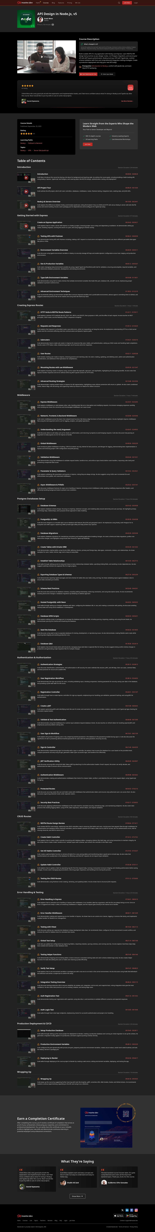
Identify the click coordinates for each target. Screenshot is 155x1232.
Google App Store (132, 1215)
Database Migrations (49, 533)
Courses (46, 3)
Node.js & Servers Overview (48, 201)
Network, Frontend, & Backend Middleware (59, 416)
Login (136, 3)
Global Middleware (48, 443)
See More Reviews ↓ (127, 101)
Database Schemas (48, 505)
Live (31, 1220)
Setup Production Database (52, 1030)
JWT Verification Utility (50, 761)
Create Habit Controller (50, 837)
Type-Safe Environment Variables (54, 277)
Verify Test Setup (48, 968)
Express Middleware (49, 402)
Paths (38, 3)
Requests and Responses (51, 326)
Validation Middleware (50, 457)
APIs (29, 150)
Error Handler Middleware (51, 913)
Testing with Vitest (48, 927)
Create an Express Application (49, 222)
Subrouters (45, 340)
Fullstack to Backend (35, 143)
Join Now (127, 3)
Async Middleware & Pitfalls (52, 485)
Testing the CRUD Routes (51, 878)
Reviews (50, 1220)
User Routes (46, 353)
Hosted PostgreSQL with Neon (53, 602)
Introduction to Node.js (100, 66)
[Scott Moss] (40, 19)
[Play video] (46, 56)
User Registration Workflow (52, 678)
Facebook (131, 1210)
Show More (76, 1196)
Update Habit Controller (51, 865)
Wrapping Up (46, 1079)
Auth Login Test (47, 1010)
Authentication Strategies (51, 664)
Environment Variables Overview (54, 250)
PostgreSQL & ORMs (49, 519)
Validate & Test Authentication (53, 719)
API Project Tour (44, 188)
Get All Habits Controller (51, 851)
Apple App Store (118, 1215)
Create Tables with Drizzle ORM (54, 547)
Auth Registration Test (50, 996)
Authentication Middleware (52, 775)
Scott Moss (48, 18)
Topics (36, 1220)
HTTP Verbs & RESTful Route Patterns (56, 312)
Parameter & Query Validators (53, 471)
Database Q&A (47, 643)
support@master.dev (131, 1220)
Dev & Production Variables (52, 264)
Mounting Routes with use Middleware (57, 367)
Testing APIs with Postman (52, 236)
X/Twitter (122, 1210)
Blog (53, 3)
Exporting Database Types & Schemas (56, 574)
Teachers (42, 1220)
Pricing (69, 3)
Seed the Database (48, 630)
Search (119, 3)
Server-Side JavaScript (41, 150)
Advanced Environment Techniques (55, 291)
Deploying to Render (49, 1058)
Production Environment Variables (55, 1044)
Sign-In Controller (48, 747)
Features (61, 3)
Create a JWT (46, 706)
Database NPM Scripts (50, 616)
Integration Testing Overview (53, 982)
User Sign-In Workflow (50, 733)
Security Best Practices (50, 802)
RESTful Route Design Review (53, 823)
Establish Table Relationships (53, 561)
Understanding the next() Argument (55, 429)
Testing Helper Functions (51, 954)
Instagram (136, 1210)
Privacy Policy (134, 1227)
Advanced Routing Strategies (53, 381)
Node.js (23, 143)
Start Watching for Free (89, 74)
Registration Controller (50, 692)
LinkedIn (127, 1210)
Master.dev (25, 2)
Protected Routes (48, 789)
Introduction (42, 174)
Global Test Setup (48, 940)
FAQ (60, 1220)
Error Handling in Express (51, 899)
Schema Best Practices (50, 588)
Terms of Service (124, 1227)
